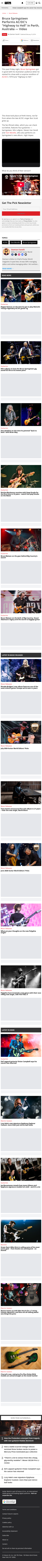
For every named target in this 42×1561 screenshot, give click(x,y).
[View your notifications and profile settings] (22, 3)
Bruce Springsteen (28, 69)
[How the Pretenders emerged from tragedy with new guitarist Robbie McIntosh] (21, 1432)
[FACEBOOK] (13, 254)
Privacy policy (6, 1518)
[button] (2, 3)
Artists (4, 13)
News (4, 34)
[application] (21, 152)
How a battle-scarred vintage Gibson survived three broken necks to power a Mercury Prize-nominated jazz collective (20, 1449)
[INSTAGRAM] (19, 254)
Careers (4, 1544)
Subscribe (30, 3)
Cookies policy (7, 1522)
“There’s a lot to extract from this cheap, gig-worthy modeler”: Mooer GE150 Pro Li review (21, 1460)
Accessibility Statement (9, 1531)
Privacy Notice (28, 221)
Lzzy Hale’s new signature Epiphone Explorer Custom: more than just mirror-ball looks (21, 1479)
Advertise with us (8, 1527)
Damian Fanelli (15, 34)
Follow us (25, 40)
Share (6, 40)
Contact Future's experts (10, 1514)
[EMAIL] (26, 254)
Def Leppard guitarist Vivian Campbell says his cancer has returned (22, 1470)
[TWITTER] (16, 254)
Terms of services (25, 219)
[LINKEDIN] (23, 254)
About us (5, 1540)
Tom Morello (11, 133)
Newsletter (36, 40)
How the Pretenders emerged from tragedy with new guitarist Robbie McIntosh (22, 1439)
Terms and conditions (9, 1509)
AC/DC (4, 77)
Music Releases (13, 13)
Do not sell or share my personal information (17, 1548)
